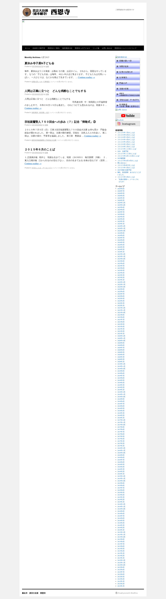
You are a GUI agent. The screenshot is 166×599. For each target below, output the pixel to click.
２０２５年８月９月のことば (127, 160)
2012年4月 (121, 579)
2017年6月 (121, 434)
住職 (47, 66)
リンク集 (96, 48)
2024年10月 (121, 231)
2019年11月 (121, 366)
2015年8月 (121, 485)
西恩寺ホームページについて (126, 48)
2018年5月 (121, 408)
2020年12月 (121, 336)
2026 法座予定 (122, 151)
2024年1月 (121, 252)
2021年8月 (121, 317)
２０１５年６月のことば (40, 149)
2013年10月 (121, 537)
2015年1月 (121, 502)
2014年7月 (121, 516)
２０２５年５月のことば (126, 177)
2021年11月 (121, 310)
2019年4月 (121, 383)
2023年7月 (121, 266)
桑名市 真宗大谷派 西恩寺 (34, 593)
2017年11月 (121, 422)
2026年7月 (121, 191)
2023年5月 (121, 270)
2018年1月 (121, 418)
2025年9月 (121, 207)
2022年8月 (121, 291)
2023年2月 (121, 277)
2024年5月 (121, 242)
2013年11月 (121, 534)
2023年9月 (121, 261)
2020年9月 (121, 343)
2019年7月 (121, 375)
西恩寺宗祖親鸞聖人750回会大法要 (44, 140)
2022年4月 (121, 301)
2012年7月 (121, 572)
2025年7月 (121, 212)
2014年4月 (121, 523)
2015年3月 (121, 497)
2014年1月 (121, 530)
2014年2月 (121, 527)
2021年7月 (121, 319)
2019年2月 (121, 387)
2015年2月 (121, 499)
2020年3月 (121, 357)
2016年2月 (121, 471)
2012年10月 (121, 565)
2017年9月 (121, 427)
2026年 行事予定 (39, 48)
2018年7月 (121, 404)
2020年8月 (121, 345)
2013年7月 (121, 544)
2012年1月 (121, 586)
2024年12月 (121, 226)
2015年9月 (121, 483)
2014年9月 (121, 511)
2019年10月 (121, 368)
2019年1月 (121, 390)
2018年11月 (121, 394)
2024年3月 (121, 247)
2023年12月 (121, 254)
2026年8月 (121, 189)
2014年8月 (121, 513)
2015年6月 (121, 490)
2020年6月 (121, 350)
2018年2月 (121, 415)
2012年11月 (121, 562)
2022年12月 (121, 282)
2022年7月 (121, 294)
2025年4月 (121, 219)
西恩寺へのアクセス (82, 48)
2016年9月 (121, 455)
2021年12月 (121, 308)
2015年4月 (121, 495)
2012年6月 (121, 574)
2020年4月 (121, 354)
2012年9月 (121, 567)
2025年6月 (121, 214)
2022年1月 (121, 305)
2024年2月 (121, 249)
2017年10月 (121, 425)
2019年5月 (121, 380)
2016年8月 (121, 457)
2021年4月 (121, 326)
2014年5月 (121, 520)
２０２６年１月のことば (126, 146)
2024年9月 (121, 233)
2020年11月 (121, 338)
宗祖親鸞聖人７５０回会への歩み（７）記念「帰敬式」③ (60, 121)
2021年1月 (121, 333)
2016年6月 (121, 462)
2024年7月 (121, 238)
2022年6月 (121, 296)
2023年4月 (121, 273)
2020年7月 (121, 347)
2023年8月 (121, 263)
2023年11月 (121, 256)
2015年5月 (121, 492)
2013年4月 (121, 551)
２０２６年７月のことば (126, 132)
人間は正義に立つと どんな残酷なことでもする (55, 91)
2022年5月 (121, 298)
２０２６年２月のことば (126, 144)
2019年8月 (121, 373)
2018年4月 (121, 411)
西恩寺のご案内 (54, 48)
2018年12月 (121, 392)
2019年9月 (121, 371)
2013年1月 (121, 558)
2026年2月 (121, 200)
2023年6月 (121, 268)
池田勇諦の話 (67, 48)
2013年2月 (121, 555)
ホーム (27, 48)
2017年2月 (121, 443)
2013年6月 (121, 546)
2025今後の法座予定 (124, 170)
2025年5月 (121, 217)
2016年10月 (121, 453)
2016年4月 (121, 467)
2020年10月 (121, 340)
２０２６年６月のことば (126, 135)
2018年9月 (121, 399)
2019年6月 (121, 378)
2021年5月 (121, 324)
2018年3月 (121, 413)
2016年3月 (121, 469)
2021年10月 (121, 312)
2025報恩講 (121, 158)
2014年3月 (121, 525)
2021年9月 (121, 315)
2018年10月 (121, 397)
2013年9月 (121, 539)
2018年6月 (121, 406)
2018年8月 (121, 401)
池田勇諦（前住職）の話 (40, 112)
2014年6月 (121, 518)
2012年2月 (121, 584)
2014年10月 (121, 509)
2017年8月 (121, 429)
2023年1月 (121, 280)
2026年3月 (121, 198)
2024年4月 (121, 245)
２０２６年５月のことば (126, 137)
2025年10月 (121, 205)
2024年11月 (121, 228)
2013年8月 (121, 541)
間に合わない (122, 163)
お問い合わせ (107, 48)
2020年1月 (121, 361)
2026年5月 (121, 193)
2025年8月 (121, 210)
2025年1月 (121, 224)
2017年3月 (121, 441)
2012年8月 (121, 569)
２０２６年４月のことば (126, 139)
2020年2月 (121, 359)
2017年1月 (121, 446)
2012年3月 (121, 581)
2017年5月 (121, 436)
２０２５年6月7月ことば (126, 165)
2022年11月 (121, 284)
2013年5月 (121, 548)
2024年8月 (121, 235)
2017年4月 (121, 439)
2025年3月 (121, 221)
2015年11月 (121, 478)
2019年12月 (121, 364)
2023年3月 (121, 275)
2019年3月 (121, 385)
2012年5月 (121, 576)
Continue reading (86, 77)
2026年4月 (121, 196)
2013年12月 (121, 532)
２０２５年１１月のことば (126, 153)
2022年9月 (121, 289)
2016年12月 (121, 448)
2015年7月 (121, 488)
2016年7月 (121, 460)
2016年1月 (121, 474)
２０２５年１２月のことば (126, 149)
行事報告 (46, 81)
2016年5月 (121, 464)
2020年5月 (121, 352)
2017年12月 (121, 420)
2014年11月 (121, 506)
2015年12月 (121, 476)
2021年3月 (121, 329)
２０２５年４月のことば (126, 167)
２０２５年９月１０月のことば (128, 156)
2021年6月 (121, 322)
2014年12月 (121, 504)
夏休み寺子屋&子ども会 (39, 63)
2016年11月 (121, 450)
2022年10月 (121, 287)
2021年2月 (121, 331)
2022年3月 (121, 303)
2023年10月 (121, 259)
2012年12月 (121, 560)
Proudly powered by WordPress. (128, 593)
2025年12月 (121, 203)
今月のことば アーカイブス (42, 168)
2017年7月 (121, 432)
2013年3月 (121, 553)
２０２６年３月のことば (126, 142)
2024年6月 (121, 240)
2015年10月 (121, 481)
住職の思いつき (37, 81)
